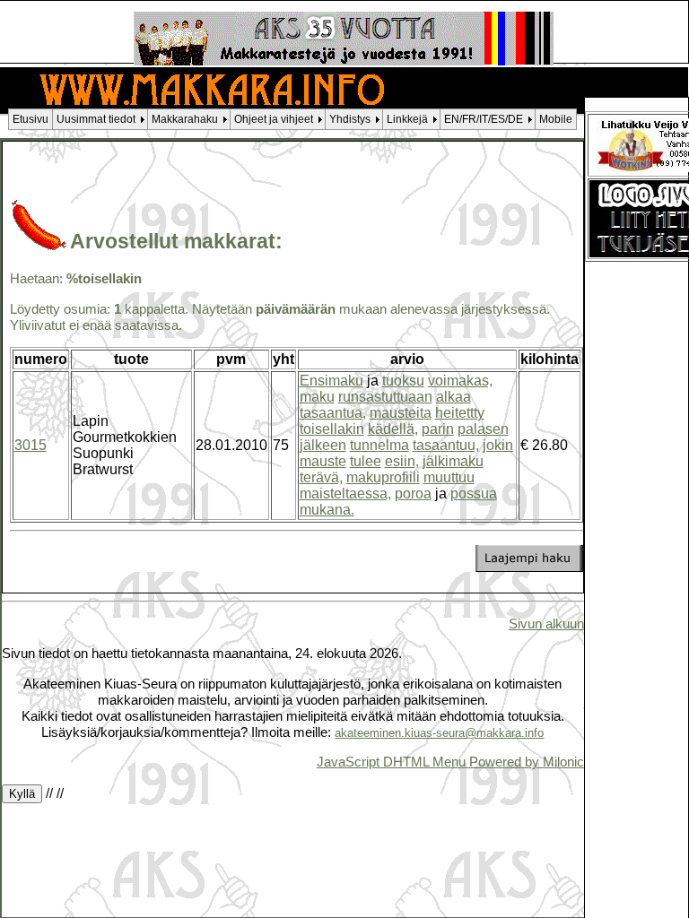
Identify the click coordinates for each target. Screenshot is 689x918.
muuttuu (449, 477)
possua (473, 493)
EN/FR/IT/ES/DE (483, 119)
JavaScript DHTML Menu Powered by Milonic (450, 761)
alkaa (453, 396)
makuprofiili (383, 477)
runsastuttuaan (385, 396)
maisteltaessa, (345, 493)
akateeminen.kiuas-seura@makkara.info (439, 733)
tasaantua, (333, 412)
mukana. (327, 509)
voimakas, (460, 380)
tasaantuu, (446, 445)
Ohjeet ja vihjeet (273, 119)
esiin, (402, 461)
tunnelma (379, 445)
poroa (413, 493)
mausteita (401, 412)
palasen (483, 429)
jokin (498, 445)
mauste (323, 461)
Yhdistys (350, 119)
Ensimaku (331, 380)
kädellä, (393, 429)
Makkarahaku (185, 119)
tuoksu (403, 380)
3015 (30, 445)
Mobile (555, 119)
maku (317, 396)
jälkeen (323, 445)
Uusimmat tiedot (96, 119)
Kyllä (22, 794)
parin (438, 429)
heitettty (459, 412)
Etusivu (30, 119)
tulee (365, 461)
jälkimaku (453, 461)
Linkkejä (407, 119)
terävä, (321, 477)
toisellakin (332, 429)
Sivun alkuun (546, 623)
